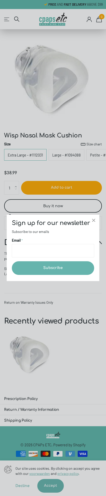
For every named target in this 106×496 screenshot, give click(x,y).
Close (93, 220)
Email (17, 240)
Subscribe (53, 268)
